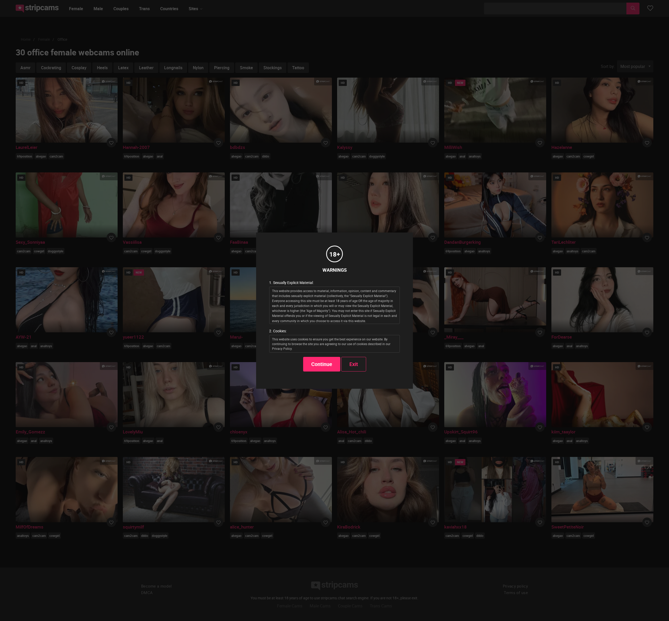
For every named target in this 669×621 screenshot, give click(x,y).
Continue (321, 364)
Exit (353, 364)
